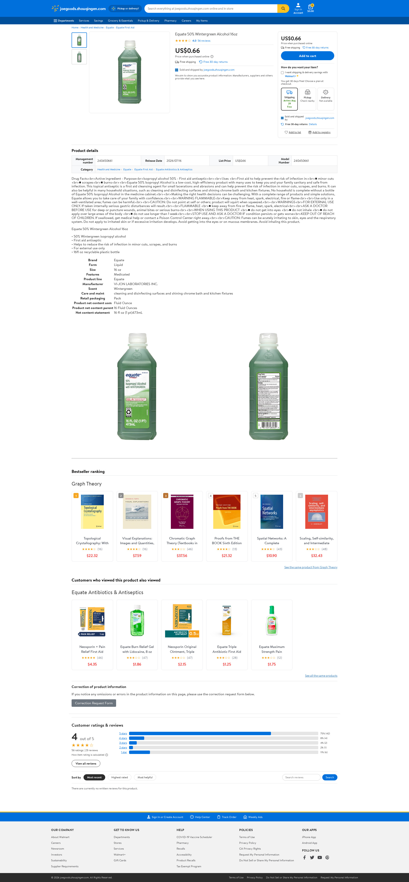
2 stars (123, 747)
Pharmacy (170, 20)
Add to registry (322, 132)
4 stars (123, 738)
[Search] (283, 8)
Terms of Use (247, 837)
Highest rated (119, 777)
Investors (56, 854)
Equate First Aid (125, 27)
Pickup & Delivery (148, 20)
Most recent (94, 777)
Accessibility (184, 854)
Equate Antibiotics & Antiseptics (174, 169)
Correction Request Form (94, 703)
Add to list (295, 132)
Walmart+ (120, 854)
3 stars (123, 742)
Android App (309, 843)
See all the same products (321, 676)
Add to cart (307, 55)
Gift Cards (120, 860)
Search (330, 777)
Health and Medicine (92, 27)
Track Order (229, 817)
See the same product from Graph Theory (310, 567)
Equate (110, 27)
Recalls (181, 848)
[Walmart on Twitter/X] (312, 857)
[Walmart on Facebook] (304, 857)
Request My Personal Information (259, 854)
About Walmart (60, 837)
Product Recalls (186, 860)
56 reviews (204, 40)
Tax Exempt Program (189, 866)
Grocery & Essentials (120, 20)
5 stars (123, 733)
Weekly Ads (255, 817)
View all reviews (86, 763)
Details (313, 124)
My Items (201, 20)
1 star (124, 752)
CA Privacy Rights (250, 848)
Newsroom (57, 848)
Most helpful (145, 777)
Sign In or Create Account (167, 817)
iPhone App (309, 837)
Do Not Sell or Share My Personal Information (266, 860)
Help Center (202, 817)
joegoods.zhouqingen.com (219, 69)
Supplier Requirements (64, 866)
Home (75, 27)
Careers (186, 20)
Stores (117, 843)
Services (84, 20)
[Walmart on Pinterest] (327, 857)
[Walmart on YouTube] (319, 857)
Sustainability (59, 860)
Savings (98, 20)
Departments (66, 20)
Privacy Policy (247, 843)
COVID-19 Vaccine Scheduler (194, 837)
